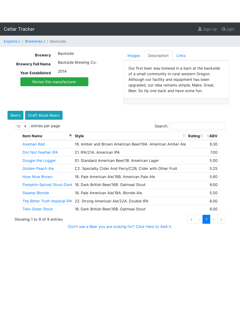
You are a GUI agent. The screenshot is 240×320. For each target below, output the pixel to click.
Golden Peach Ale (38, 168)
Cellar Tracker (19, 29)
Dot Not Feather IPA (40, 152)
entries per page (45, 125)
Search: (161, 126)
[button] (70, 136)
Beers (15, 115)
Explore (10, 41)
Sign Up (209, 29)
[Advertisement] (120, 10)
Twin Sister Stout (37, 209)
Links (181, 55)
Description (158, 55)
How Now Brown (37, 176)
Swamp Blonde (35, 192)
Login (229, 29)
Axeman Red (33, 144)
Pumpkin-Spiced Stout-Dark (47, 184)
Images (134, 55)
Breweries (33, 41)
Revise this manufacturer (54, 81)
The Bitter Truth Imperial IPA (47, 201)
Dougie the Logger (39, 160)
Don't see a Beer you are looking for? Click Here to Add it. (120, 226)
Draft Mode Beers (44, 115)
